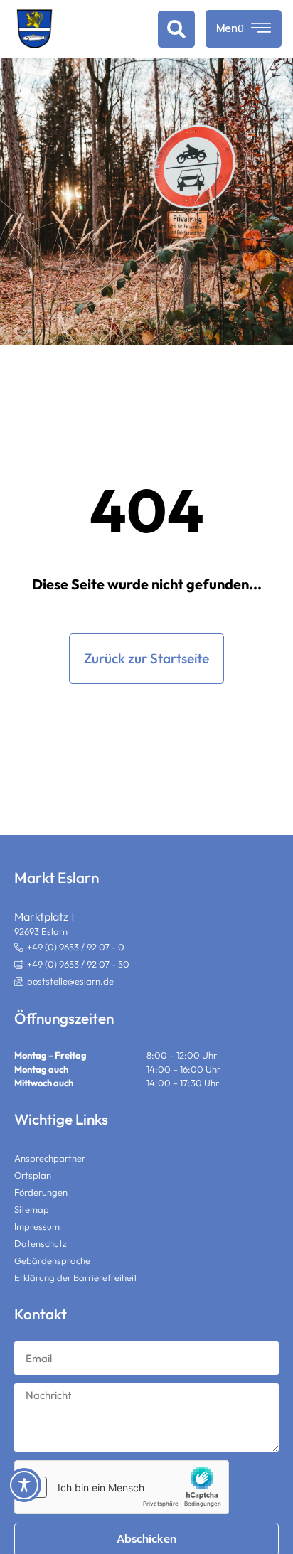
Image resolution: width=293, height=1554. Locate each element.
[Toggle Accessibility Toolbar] (24, 1485)
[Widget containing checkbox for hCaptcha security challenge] (121, 1487)
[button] (176, 29)
